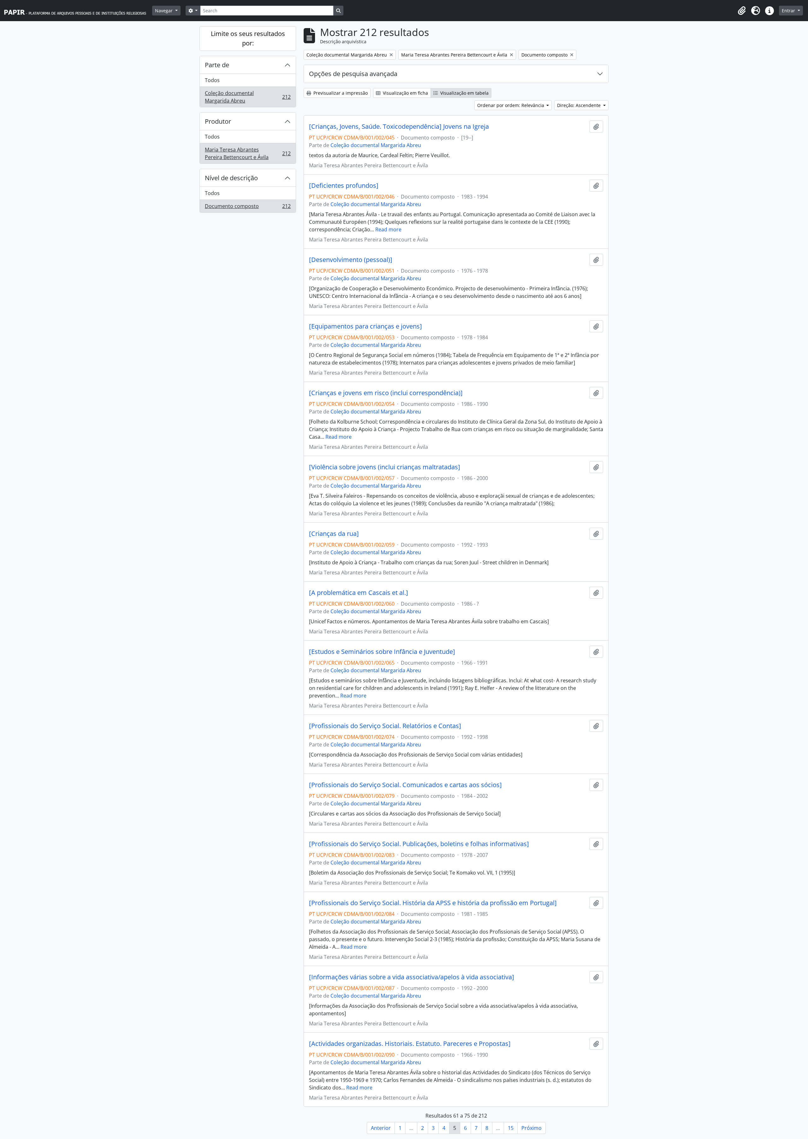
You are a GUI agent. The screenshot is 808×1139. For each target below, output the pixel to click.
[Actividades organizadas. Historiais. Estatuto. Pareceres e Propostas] (410, 1043)
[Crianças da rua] (334, 533)
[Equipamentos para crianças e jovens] (365, 326)
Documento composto (248, 207)
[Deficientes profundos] (343, 185)
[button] (742, 11)
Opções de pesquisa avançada (353, 73)
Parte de (217, 65)
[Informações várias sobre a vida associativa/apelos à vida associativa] (411, 977)
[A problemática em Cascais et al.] (358, 592)
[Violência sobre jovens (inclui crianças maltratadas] (384, 467)
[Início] (78, 11)
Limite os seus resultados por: (248, 38)
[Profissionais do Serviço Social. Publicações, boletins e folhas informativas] (419, 844)
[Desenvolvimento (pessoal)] (350, 260)
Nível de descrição (231, 178)
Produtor (218, 121)
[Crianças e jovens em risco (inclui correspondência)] (386, 393)
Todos (212, 80)
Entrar (789, 11)
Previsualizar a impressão (340, 93)
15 (511, 1127)
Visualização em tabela (464, 93)
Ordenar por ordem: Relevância (511, 105)
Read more (388, 229)
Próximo (531, 1127)
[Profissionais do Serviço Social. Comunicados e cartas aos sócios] (405, 785)
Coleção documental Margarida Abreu (248, 97)
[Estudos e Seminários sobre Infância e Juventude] (382, 652)
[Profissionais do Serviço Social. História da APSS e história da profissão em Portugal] (433, 903)
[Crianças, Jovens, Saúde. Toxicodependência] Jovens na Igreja (399, 126)
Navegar (164, 11)
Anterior (381, 1127)
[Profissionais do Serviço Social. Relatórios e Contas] (385, 726)
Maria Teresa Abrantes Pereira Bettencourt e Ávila (248, 153)
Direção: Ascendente (579, 105)
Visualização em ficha (405, 93)
